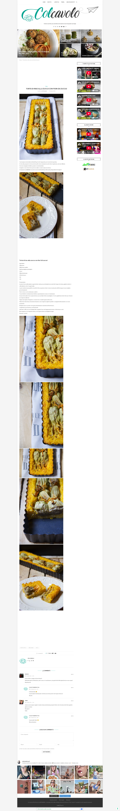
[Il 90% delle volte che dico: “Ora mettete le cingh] (67, 787)
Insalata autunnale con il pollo (90, 55)
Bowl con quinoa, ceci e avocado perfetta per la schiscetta (68, 54)
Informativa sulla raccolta (44, 809)
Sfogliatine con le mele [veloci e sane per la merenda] (91, 40)
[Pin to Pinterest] (49, 653)
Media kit (68, 800)
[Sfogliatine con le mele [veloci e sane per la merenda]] (91, 36)
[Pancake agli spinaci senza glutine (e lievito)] (70, 36)
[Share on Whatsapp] (51, 653)
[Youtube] (61, 26)
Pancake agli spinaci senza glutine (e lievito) (68, 40)
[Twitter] (55, 26)
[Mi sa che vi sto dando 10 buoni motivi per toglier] (67, 772)
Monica (27, 674)
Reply (72, 674)
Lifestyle (56, 2)
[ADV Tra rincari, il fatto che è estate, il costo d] (81, 787)
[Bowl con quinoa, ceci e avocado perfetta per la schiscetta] (70, 51)
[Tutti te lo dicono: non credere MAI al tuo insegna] (24, 787)
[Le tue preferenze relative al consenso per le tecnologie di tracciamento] (117, 808)
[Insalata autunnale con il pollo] (91, 51)
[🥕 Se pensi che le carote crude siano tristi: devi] (53, 772)
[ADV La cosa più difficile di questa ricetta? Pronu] (38, 787)
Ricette (49, 2)
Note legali (61, 800)
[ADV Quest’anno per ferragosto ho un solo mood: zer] (53, 787)
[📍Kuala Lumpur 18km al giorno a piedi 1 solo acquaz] (38, 772)
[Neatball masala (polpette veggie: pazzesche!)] (38, 43)
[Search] (76, 2)
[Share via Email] (55, 653)
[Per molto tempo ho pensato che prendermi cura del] (96, 772)
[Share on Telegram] (52, 653)
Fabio (26, 700)
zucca (37, 647)
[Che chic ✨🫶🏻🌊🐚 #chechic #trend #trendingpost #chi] (24, 772)
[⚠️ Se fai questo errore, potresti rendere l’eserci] (96, 787)
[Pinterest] (59, 26)
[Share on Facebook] (48, 653)
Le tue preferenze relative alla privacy (66, 809)
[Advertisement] (46, 72)
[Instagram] (57, 26)
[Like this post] (47, 653)
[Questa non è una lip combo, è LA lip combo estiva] (81, 772)
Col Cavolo (22, 55)
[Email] (63, 26)
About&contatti (71, 2)
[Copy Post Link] (54, 653)
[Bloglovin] (65, 26)
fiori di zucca (23, 647)
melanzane (31, 647)
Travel (62, 2)
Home (44, 2)
